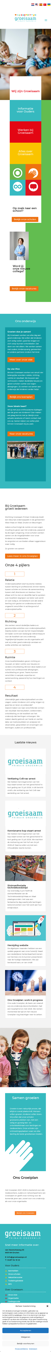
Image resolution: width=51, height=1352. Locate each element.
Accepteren (25, 1330)
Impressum (33, 1349)
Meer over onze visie (21, 359)
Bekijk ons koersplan (21, 397)
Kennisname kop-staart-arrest (24, 830)
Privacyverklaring (21, 1349)
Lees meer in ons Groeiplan (22, 556)
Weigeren (25, 1337)
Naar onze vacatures (21, 434)
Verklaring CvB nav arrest (21, 778)
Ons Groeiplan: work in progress (25, 1000)
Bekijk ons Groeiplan (25, 1213)
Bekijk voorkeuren (25, 1343)
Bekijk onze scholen (25, 219)
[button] (47, 1306)
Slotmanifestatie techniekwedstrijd (17, 886)
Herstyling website (17, 945)
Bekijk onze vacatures (24, 288)
